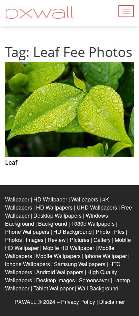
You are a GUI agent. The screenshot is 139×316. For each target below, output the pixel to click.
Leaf (11, 162)
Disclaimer (112, 302)
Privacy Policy (78, 302)
